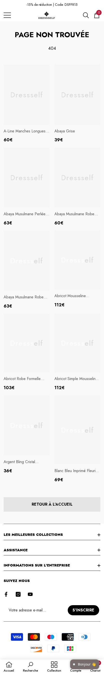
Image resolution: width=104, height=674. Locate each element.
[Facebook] (6, 594)
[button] (85, 15)
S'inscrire (83, 610)
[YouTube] (30, 594)
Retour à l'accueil (52, 504)
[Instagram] (18, 594)
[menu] (7, 15)
